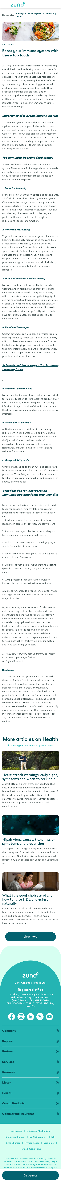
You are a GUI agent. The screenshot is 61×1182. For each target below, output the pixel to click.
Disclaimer (49, 1143)
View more (30, 936)
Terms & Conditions (30, 1149)
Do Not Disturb (37, 1137)
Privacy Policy (32, 1143)
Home (5, 15)
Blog (12, 15)
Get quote (30, 1175)
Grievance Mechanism (38, 1131)
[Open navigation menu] (3, 4)
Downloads (16, 1131)
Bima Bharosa (13, 1143)
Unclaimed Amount (15, 1137)
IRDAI (52, 1137)
